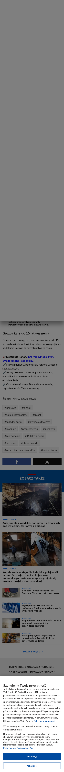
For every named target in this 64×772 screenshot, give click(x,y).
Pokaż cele (31, 765)
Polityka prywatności (44, 721)
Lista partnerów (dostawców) (18, 748)
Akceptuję (32, 756)
